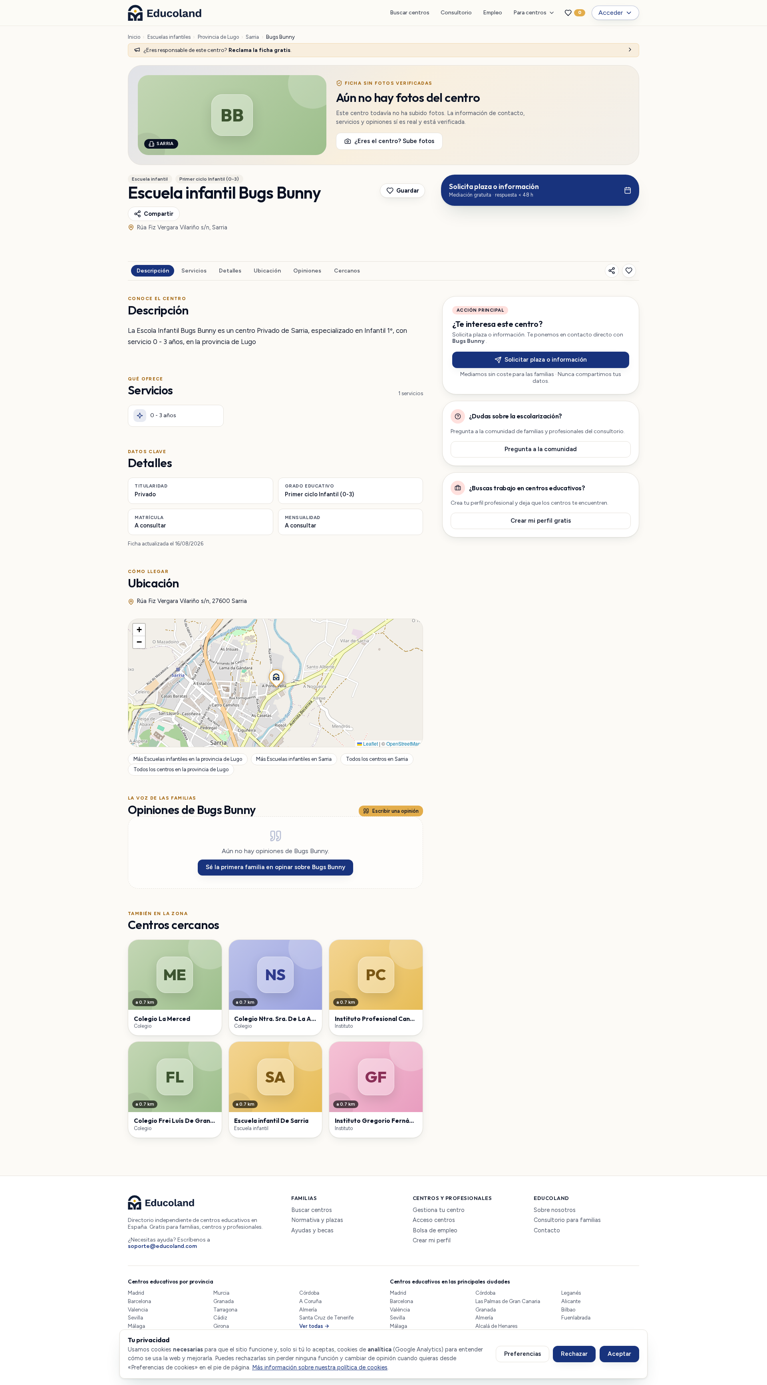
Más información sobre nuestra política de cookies (319, 1367)
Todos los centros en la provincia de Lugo (181, 770)
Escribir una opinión (395, 811)
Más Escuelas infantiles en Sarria (294, 759)
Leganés (571, 1293)
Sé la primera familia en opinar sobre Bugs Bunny (275, 867)
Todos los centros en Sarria (377, 759)
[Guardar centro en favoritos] (629, 271)
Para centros (529, 12)
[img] (275, 683)
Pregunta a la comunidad (541, 449)
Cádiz (220, 1318)
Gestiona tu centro (439, 1210)
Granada (223, 1301)
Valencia (138, 1310)
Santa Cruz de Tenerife (326, 1318)
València (400, 1310)
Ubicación (267, 270)
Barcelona (139, 1301)
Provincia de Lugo (218, 37)
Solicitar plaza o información (546, 359)
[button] (275, 676)
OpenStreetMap (403, 743)
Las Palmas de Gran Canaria (507, 1301)
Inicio (134, 37)
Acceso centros (434, 1220)
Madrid (136, 1293)
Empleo (492, 12)
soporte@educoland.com (162, 1246)
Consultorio (456, 12)
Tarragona (225, 1310)
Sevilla (135, 1318)
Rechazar (574, 1353)
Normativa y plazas (317, 1220)
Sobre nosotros (555, 1210)
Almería (308, 1310)
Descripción (153, 270)
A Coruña (310, 1301)
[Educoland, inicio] (164, 13)
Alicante (570, 1301)
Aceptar (619, 1353)
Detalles (230, 270)
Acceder (610, 12)
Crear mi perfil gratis (541, 520)
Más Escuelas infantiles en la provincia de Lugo (187, 759)
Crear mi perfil (432, 1240)
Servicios (194, 270)
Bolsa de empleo (435, 1230)
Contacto (547, 1230)
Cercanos (347, 270)
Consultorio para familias (567, 1220)
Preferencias (522, 1353)
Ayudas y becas (312, 1230)
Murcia (221, 1293)
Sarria (252, 37)
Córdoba (309, 1293)
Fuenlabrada (575, 1318)
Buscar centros (409, 12)
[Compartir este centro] (612, 271)
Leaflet (370, 743)
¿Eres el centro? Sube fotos (394, 141)
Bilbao (568, 1310)
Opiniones (307, 270)
